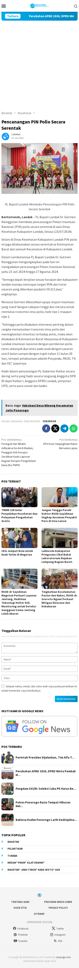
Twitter (60, 928)
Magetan (13, 842)
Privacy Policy (58, 908)
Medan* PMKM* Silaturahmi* (26, 862)
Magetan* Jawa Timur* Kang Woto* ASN (33, 869)
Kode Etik (20, 908)
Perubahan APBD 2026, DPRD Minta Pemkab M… (46, 773)
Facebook (22, 928)
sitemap (39, 914)
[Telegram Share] (64, 428)
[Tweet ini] (55, 428)
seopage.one (63, 957)
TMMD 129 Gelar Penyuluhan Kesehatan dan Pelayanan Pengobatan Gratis (19, 515)
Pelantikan (15, 848)
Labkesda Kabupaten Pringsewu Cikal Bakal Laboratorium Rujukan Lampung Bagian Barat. (58, 556)
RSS (60, 941)
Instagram (60, 934)
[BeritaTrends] (39, 5)
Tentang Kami (20, 902)
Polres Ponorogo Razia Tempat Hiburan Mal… (43, 804)
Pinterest (23, 934)
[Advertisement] (39, 62)
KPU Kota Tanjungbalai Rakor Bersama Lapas (60, 444)
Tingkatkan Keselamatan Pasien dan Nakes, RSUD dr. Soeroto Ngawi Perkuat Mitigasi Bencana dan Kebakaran (60, 599)
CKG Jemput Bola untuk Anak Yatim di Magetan (17, 552)
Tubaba (12, 855)
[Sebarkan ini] (46, 428)
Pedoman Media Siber (58, 902)
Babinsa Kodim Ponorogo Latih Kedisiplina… (46, 820)
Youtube (22, 941)
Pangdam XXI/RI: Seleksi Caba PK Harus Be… (46, 789)
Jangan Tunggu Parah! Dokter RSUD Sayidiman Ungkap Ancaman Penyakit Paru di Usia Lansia (59, 515)
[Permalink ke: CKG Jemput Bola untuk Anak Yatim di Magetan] (19, 538)
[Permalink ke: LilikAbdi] (5, 136)
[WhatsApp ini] (73, 428)
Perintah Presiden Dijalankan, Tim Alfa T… (45, 757)
